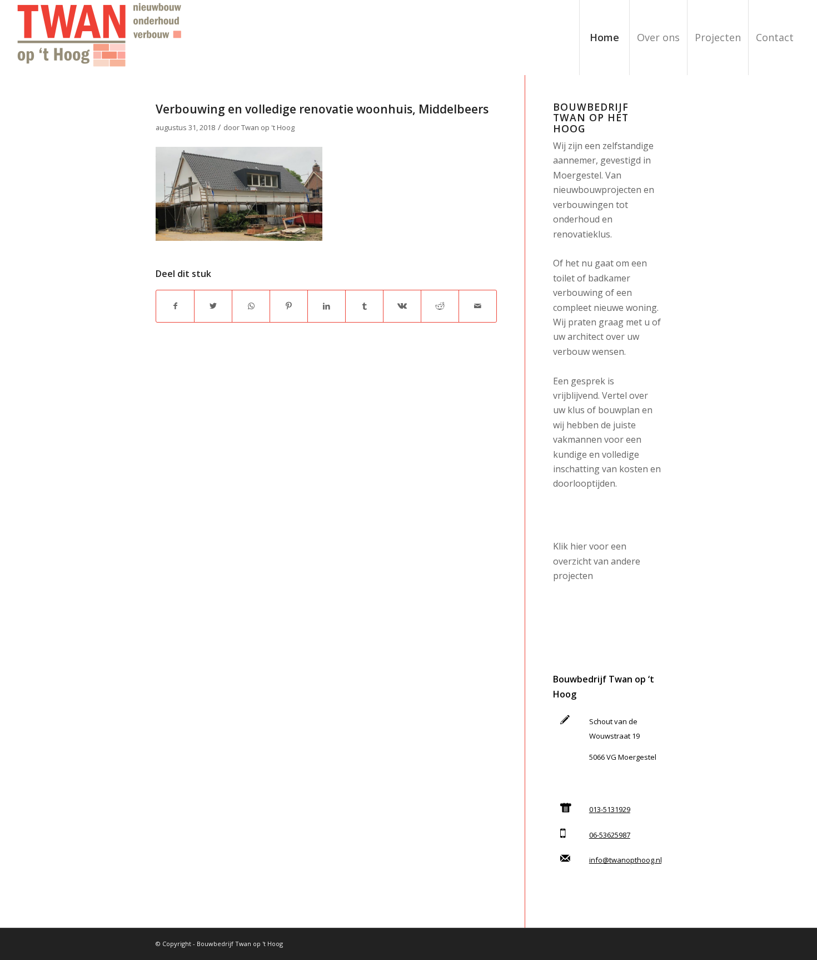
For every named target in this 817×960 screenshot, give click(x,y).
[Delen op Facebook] (175, 305)
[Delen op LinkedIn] (326, 305)
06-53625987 (609, 835)
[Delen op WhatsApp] (251, 305)
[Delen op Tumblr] (364, 305)
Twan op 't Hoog (268, 127)
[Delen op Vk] (402, 305)
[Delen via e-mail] (477, 305)
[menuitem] (604, 37)
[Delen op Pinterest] (288, 305)
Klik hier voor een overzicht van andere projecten (596, 561)
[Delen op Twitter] (213, 305)
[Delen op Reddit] (440, 305)
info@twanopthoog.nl (625, 860)
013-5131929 (609, 809)
